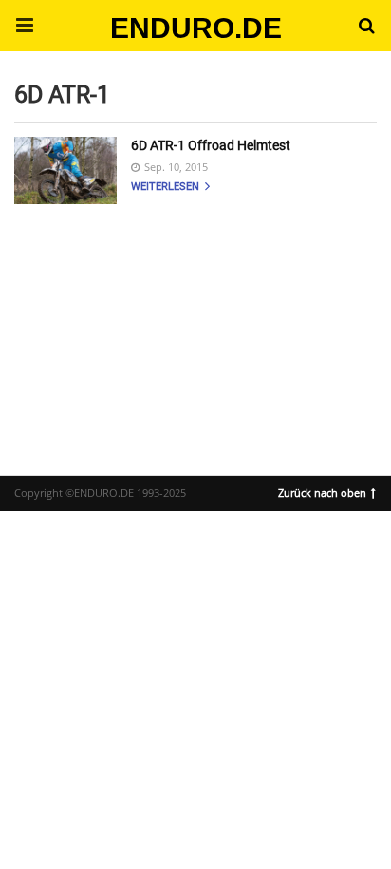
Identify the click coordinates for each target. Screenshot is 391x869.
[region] (195, 323)
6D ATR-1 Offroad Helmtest (210, 145)
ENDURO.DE (196, 28)
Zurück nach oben (322, 491)
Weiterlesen (166, 186)
